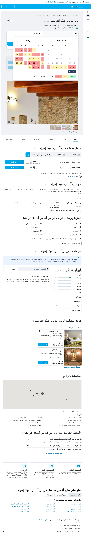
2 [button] (29, 50)
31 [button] (70, 71)
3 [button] (69, 54)
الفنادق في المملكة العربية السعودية (19, 504)
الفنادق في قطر (51, 504)
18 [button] (65, 63)
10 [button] (70, 59)
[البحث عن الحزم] (88, 23)
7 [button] (52, 54)
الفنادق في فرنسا (24, 509)
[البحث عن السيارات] (88, 19)
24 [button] (70, 67)
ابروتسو (58, 15)
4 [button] (65, 54)
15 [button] (48, 59)
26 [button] (61, 67)
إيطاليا (67, 15)
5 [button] (61, 54)
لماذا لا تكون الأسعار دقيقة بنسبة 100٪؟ (68, 531)
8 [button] (48, 54)
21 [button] (52, 63)
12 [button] (61, 59)
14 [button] (52, 59)
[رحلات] (88, 32)
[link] (72, 367)
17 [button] (70, 63)
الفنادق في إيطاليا (50, 511)
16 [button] (74, 63)
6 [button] (42, 54)
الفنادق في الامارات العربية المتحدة (20, 506)
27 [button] (57, 67)
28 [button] (52, 67)
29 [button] (48, 67)
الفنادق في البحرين (76, 509)
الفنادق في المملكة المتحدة (74, 511)
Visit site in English (52, 2)
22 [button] (48, 63)
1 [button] (48, 50)
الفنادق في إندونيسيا (50, 506)
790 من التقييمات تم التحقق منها (61, 28)
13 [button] (57, 59)
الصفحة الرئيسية (74, 15)
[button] (2, 2)
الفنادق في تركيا (77, 506)
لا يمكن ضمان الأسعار (43, 520)
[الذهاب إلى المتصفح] (88, 27)
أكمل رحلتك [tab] (50, 495)
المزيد (79, 193)
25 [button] (65, 67)
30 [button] (74, 71)
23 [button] (74, 67)
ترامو (50, 15)
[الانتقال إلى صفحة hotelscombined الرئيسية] (78, 6)
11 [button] (65, 59)
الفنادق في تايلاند (24, 511)
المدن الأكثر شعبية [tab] (61, 495)
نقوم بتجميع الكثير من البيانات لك (70, 528)
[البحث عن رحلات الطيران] (88, 12)
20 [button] (57, 63)
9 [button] (29, 54)
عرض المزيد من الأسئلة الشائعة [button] (54, 453)
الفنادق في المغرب (76, 504)
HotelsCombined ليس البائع (72, 525)
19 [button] (61, 63)
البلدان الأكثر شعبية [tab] (75, 495)
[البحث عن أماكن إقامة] (88, 16)
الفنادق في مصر (51, 509)
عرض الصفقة (43, 344)
